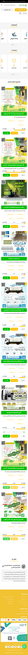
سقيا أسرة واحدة (19, 317)
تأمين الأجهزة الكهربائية (14, 413)
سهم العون (21, 214)
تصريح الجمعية (10, 599)
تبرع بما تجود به (10, 270)
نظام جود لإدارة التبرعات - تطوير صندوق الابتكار (14, 653)
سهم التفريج (10, 214)
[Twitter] (18, 647)
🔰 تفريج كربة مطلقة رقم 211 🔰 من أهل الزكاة (14, 468)
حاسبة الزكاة (10, 603)
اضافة (13, 133)
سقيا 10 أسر (20, 321)
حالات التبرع (23, 597)
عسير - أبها (23, 611)
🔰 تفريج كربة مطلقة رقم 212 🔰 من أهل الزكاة (14, 165)
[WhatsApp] (9, 647)
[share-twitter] (23, 87)
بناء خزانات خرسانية (14, 259)
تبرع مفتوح (11, 321)
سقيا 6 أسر (9, 317)
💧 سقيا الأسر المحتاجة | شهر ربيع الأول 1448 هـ (14, 310)
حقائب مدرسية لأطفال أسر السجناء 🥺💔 (14, 207)
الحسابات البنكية (22, 601)
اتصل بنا (24, 606)
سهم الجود (21, 420)
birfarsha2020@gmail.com (21, 614)
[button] (17, 44)
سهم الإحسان (10, 420)
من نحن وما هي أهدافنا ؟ (8, 597)
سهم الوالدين (20, 424)
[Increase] (24, 432)
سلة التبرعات (10, 601)
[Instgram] (21, 647)
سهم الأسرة (11, 121)
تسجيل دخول (12, 5)
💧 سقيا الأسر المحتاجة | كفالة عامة (14, 361)
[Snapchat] (12, 646)
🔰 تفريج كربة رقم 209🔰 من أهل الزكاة (14, 520)
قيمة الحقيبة (20, 218)
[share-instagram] (19, 87)
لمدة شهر (21, 368)
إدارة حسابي (23, 603)
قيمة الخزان (21, 270)
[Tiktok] (6, 647)
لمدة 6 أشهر (12, 368)
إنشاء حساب (6, 5)
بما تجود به (21, 125)
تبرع (5, 133)
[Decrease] (4, 432)
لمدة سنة (21, 372)
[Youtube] (15, 646)
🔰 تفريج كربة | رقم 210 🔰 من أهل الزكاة (14, 114)
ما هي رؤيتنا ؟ (23, 599)
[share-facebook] (21, 87)
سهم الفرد (21, 121)
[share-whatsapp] (17, 87)
